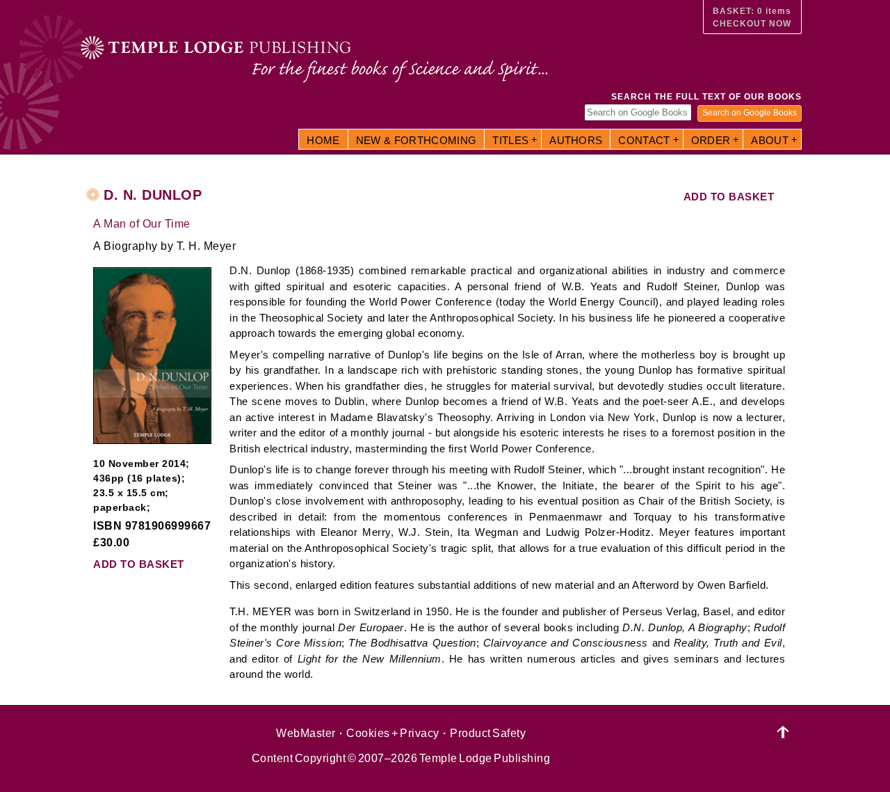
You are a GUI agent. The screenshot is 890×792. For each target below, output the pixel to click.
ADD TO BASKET (729, 197)
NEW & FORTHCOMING (416, 140)
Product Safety (488, 733)
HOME (323, 140)
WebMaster (306, 733)
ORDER (711, 140)
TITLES (510, 140)
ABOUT (769, 140)
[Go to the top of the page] (783, 732)
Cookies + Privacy (392, 733)
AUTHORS (575, 140)
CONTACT (644, 140)
